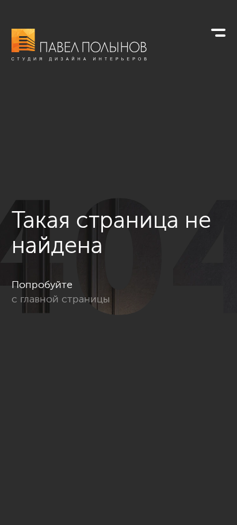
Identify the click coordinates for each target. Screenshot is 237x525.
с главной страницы (61, 299)
